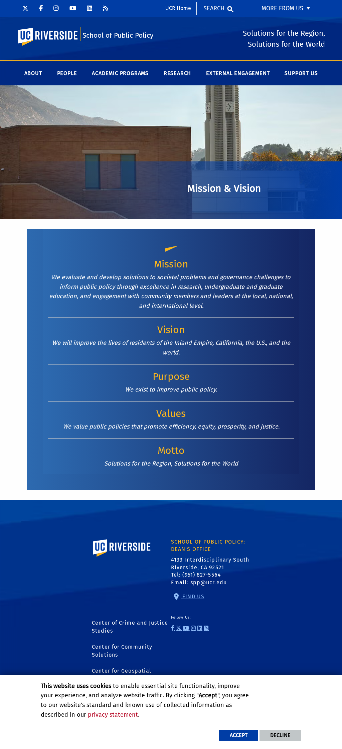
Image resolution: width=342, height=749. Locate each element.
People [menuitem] (67, 73)
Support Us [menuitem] (301, 73)
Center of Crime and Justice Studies (130, 627)
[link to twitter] (179, 628)
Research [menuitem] (177, 73)
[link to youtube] (186, 628)
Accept (238, 735)
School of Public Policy (117, 35)
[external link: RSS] (106, 8)
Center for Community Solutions (122, 651)
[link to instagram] (193, 628)
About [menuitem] (33, 73)
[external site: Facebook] (41, 8)
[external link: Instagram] (56, 8)
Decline (280, 735)
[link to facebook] (173, 628)
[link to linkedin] (199, 628)
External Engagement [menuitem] (238, 73)
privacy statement (113, 714)
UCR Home (178, 8)
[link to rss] (206, 628)
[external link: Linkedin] (89, 8)
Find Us (192, 596)
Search (213, 8)
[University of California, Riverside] (122, 558)
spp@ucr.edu (208, 582)
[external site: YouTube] (72, 8)
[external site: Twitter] (25, 8)
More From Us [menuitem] (282, 8)
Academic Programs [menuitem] (120, 73)
